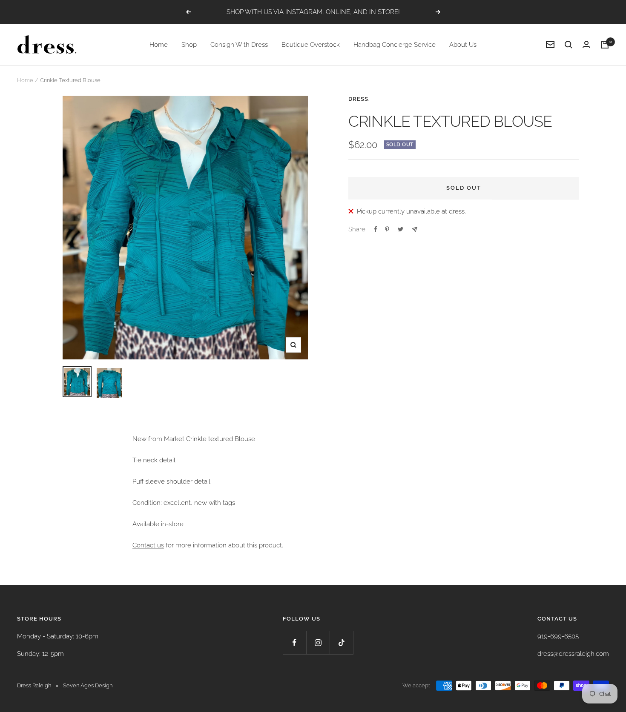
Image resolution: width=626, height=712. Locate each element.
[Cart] (604, 44)
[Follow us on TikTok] (341, 642)
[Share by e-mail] (414, 229)
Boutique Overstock (310, 44)
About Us (463, 44)
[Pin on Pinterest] (387, 229)
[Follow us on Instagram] (318, 642)
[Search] (568, 44)
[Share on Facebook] (375, 229)
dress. (359, 99)
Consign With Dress (239, 44)
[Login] (586, 44)
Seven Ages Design (87, 685)
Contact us (148, 545)
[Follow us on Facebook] (294, 642)
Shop (189, 44)
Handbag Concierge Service (394, 44)
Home (158, 44)
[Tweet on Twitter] (400, 229)
